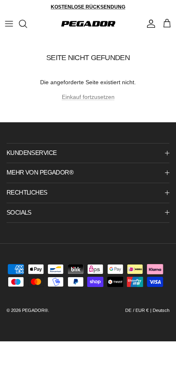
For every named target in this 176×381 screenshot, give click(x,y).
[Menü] (9, 24)
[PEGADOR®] (88, 23)
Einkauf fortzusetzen (88, 97)
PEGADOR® (35, 310)
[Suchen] (27, 24)
